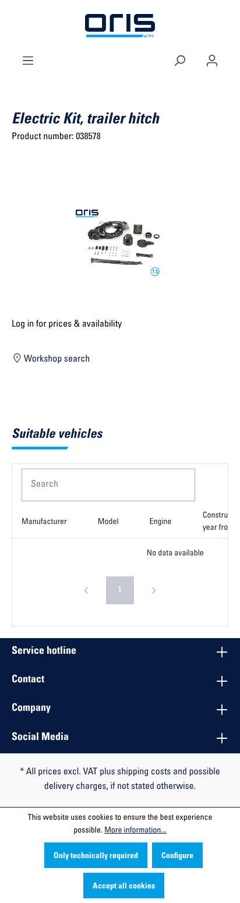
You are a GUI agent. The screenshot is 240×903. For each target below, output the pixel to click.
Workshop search (56, 359)
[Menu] (28, 59)
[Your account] (212, 59)
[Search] (179, 59)
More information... (135, 831)
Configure (177, 856)
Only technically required (96, 856)
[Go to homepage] (120, 26)
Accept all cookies (124, 887)
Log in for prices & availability (67, 325)
